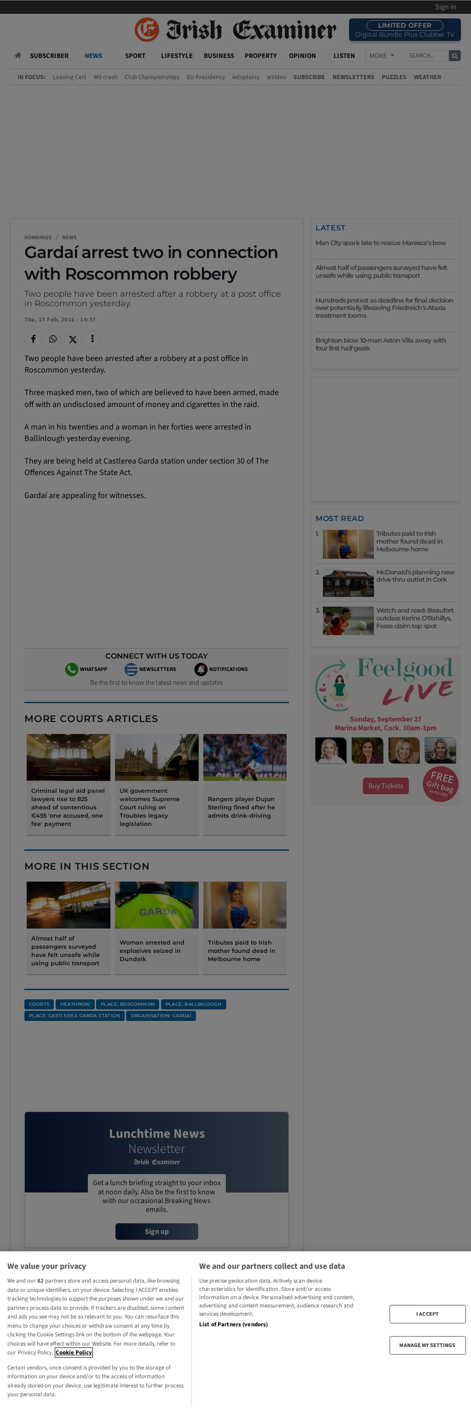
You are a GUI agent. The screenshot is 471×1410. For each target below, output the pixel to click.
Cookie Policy (74, 1352)
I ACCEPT (427, 1314)
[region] (235, 1330)
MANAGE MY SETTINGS (427, 1345)
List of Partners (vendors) (233, 1324)
